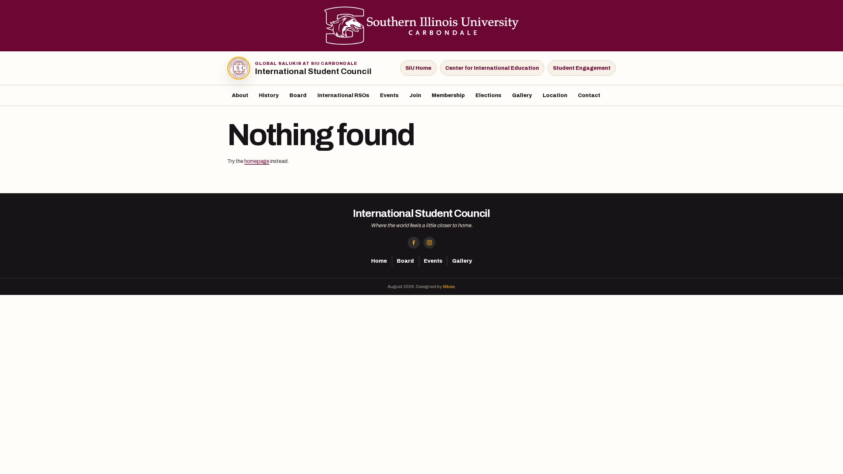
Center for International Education (492, 68)
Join (415, 95)
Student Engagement (582, 68)
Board (298, 95)
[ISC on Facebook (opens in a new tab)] (414, 243)
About (240, 95)
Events (389, 95)
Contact (589, 95)
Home (379, 261)
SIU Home (418, 68)
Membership (448, 95)
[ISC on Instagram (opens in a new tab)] (429, 243)
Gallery (522, 95)
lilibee (449, 286)
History (269, 95)
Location (555, 95)
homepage (256, 161)
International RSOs (343, 95)
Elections (488, 95)
